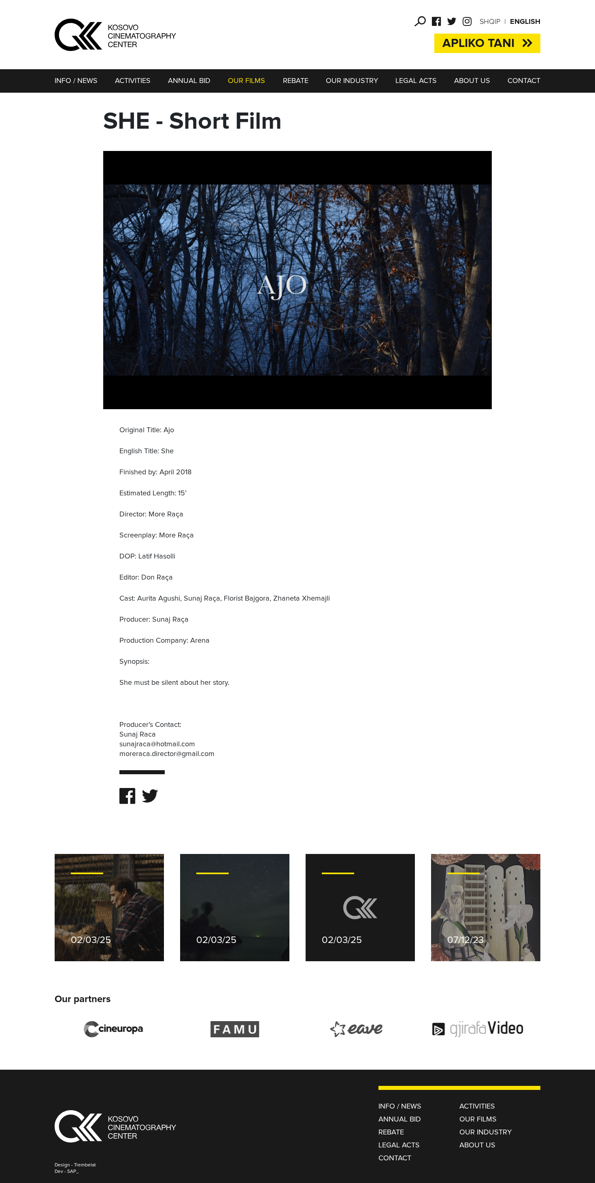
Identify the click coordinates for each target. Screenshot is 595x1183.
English (525, 21)
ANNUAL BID (189, 81)
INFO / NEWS (76, 81)
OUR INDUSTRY (352, 81)
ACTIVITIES (133, 81)
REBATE (295, 81)
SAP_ (73, 1171)
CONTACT (524, 81)
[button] (420, 21)
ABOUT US (472, 81)
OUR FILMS (246, 81)
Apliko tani (478, 43)
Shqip (490, 21)
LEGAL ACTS (416, 81)
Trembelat (85, 1165)
